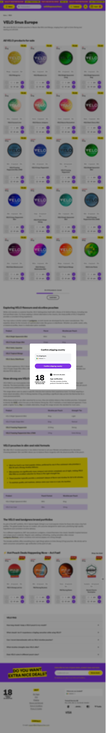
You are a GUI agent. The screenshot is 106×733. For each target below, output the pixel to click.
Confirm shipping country (53, 366)
